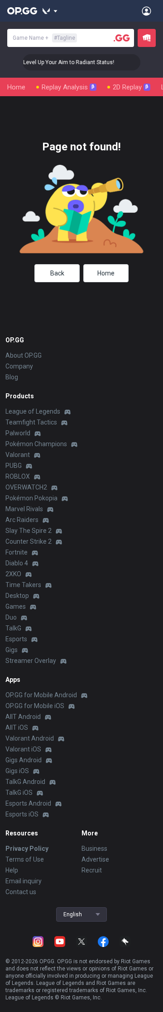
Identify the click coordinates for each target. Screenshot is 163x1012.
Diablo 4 (16, 563)
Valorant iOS (23, 749)
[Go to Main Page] (22, 10)
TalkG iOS (19, 792)
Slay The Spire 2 (28, 530)
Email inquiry (23, 881)
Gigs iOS (17, 770)
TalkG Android (25, 781)
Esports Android (28, 803)
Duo (11, 617)
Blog (11, 377)
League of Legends (32, 411)
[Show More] (50, 11)
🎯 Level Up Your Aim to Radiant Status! (60, 62)
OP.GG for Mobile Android (41, 695)
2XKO (13, 574)
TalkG (13, 628)
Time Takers (23, 584)
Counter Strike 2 (28, 541)
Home (16, 87)
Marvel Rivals (24, 509)
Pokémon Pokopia (31, 498)
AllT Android (23, 716)
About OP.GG (23, 355)
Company (19, 366)
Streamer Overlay (30, 660)
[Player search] (122, 38)
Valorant (17, 454)
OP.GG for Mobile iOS (34, 705)
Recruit (92, 870)
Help (11, 870)
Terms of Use (24, 859)
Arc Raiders (21, 519)
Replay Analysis (68, 87)
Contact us (20, 891)
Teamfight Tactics (31, 422)
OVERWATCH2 (26, 487)
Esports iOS (21, 814)
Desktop (17, 595)
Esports (16, 639)
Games (15, 606)
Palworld (17, 433)
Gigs (11, 649)
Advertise (95, 859)
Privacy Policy (26, 848)
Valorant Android (29, 738)
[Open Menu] (146, 11)
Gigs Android (23, 760)
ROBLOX (17, 476)
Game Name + (44, 38)
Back (57, 273)
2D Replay (131, 87)
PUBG (13, 465)
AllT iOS (16, 727)
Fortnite (16, 552)
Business (94, 848)
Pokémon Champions (36, 444)
